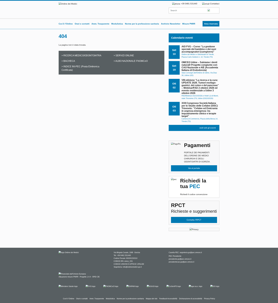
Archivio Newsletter (170, 24)
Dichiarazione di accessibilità (190, 299)
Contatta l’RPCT (194, 220)
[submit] (213, 11)
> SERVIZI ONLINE (124, 55)
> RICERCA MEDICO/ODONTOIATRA (81, 55)
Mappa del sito (151, 299)
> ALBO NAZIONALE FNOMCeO (131, 61)
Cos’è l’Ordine (66, 24)
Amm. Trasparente (100, 24)
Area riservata (211, 24)
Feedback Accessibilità (168, 299)
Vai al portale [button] (194, 168)
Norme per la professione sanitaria (142, 24)
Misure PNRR (188, 24)
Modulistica (117, 24)
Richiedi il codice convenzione (193, 186)
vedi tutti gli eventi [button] (207, 128)
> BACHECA (68, 61)
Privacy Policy (209, 299)
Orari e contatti (82, 24)
